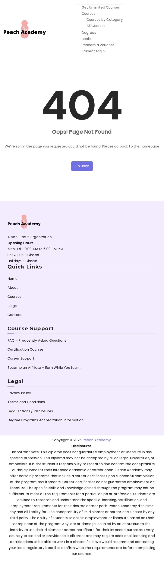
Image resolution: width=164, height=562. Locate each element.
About (12, 287)
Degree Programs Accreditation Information (45, 420)
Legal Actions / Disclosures (30, 411)
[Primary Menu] (156, 32)
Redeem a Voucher (98, 45)
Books (87, 38)
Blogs (12, 305)
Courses (88, 13)
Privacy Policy (19, 393)
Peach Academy (97, 440)
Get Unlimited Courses (101, 7)
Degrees (89, 32)
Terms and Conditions (26, 402)
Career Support (20, 358)
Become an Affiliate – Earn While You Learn (44, 367)
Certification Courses (25, 349)
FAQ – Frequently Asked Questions (36, 340)
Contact (14, 314)
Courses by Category (104, 19)
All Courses (95, 25)
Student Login (93, 51)
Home (12, 278)
